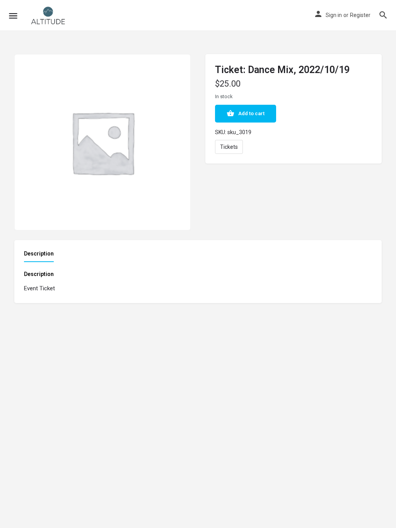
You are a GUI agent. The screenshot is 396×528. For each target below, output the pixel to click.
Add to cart (251, 113)
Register (360, 15)
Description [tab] (39, 253)
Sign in (334, 15)
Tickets (229, 147)
